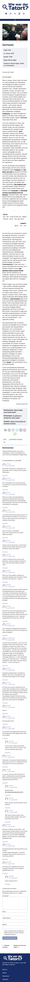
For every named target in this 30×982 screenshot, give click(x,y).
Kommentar (5, 896)
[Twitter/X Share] (24, 430)
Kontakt (4, 972)
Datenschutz (5, 976)
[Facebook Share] (13, 430)
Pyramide (14, 190)
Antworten (5, 475)
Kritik (5, 439)
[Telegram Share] (16, 430)
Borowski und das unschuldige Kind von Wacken (14, 193)
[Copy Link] (9, 430)
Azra (20, 131)
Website (4, 924)
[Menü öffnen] (15, 20)
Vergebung (6, 113)
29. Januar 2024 (10, 480)
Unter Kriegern (15, 299)
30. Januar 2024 (10, 465)
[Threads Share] (20, 430)
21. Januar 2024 (10, 718)
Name (4, 911)
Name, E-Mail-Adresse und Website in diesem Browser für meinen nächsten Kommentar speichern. (14, 932)
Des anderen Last (20, 184)
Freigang (17, 170)
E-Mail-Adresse (6, 918)
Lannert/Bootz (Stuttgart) (15, 439)
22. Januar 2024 (10, 572)
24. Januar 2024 (10, 542)
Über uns (4, 969)
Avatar (9, 362)
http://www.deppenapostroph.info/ (14, 792)
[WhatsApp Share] (15, 433)
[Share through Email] (5, 430)
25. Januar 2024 (10, 528)
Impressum (5, 979)
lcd (4, 442)
